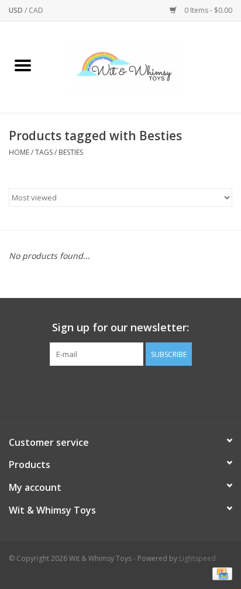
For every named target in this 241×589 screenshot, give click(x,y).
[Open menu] (23, 65)
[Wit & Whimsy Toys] (143, 66)
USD (17, 10)
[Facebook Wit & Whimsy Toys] (110, 389)
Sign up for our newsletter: (120, 327)
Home (19, 152)
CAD (36, 10)
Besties (70, 152)
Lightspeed (197, 558)
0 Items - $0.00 (207, 10)
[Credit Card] (220, 573)
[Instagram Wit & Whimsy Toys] (131, 389)
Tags (44, 152)
